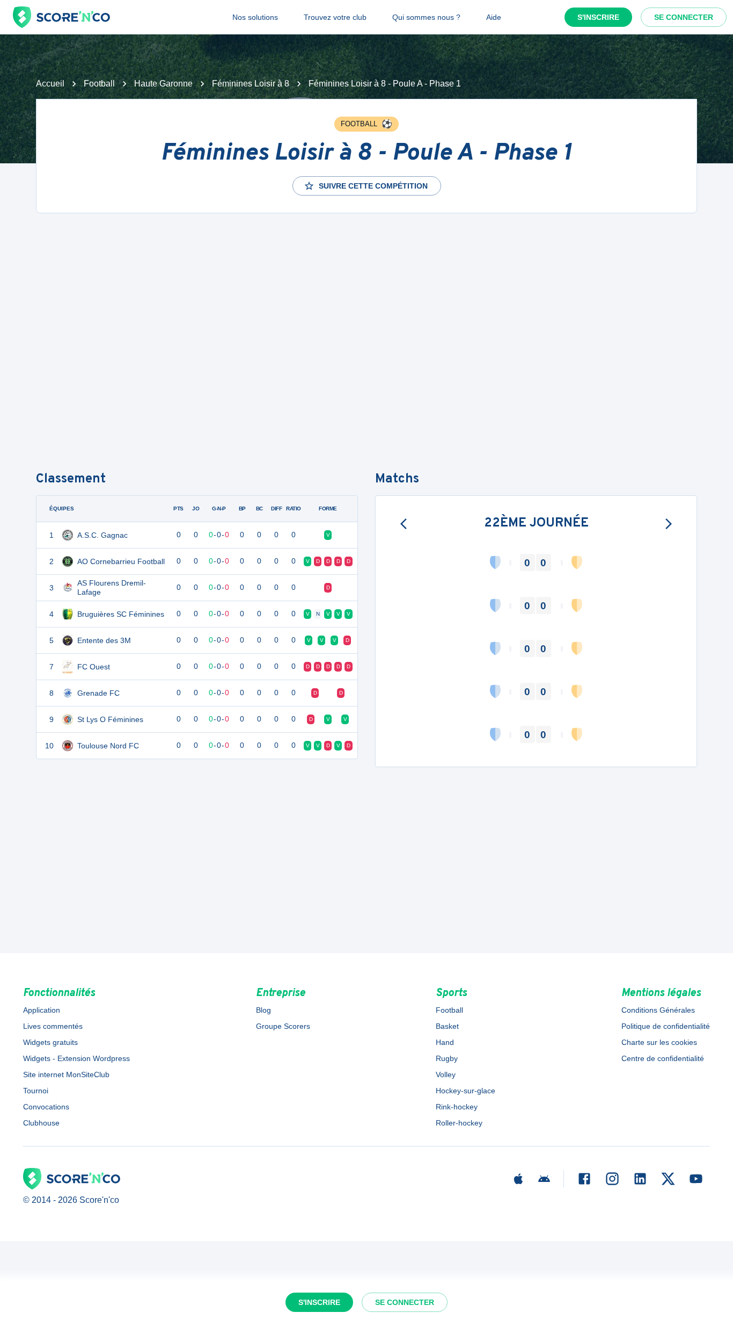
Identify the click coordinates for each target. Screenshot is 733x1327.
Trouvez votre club (335, 17)
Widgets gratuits (50, 1042)
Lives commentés (53, 1026)
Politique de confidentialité (665, 1026)
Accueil (50, 83)
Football (99, 83)
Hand (445, 1042)
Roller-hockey (459, 1123)
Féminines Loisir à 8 (250, 83)
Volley (446, 1074)
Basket (447, 1026)
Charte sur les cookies (659, 1042)
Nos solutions (255, 17)
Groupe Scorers (283, 1026)
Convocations (46, 1106)
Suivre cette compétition (373, 186)
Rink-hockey (457, 1106)
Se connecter (683, 17)
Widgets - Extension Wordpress (76, 1058)
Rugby (447, 1058)
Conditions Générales (658, 1010)
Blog (263, 1010)
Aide (493, 17)
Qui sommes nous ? (426, 17)
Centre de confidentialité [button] (662, 1058)
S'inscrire (598, 17)
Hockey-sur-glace (465, 1090)
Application (41, 1010)
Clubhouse (41, 1123)
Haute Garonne (163, 83)
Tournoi (35, 1090)
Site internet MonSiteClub (66, 1074)
